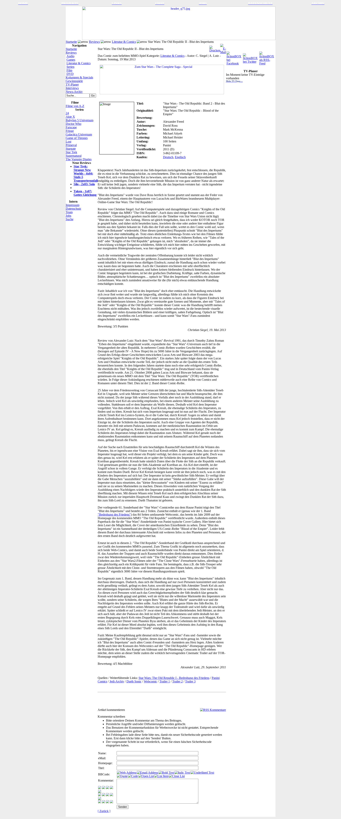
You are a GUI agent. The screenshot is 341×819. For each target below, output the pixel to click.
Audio (70, 56)
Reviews (94, 41)
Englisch (180, 157)
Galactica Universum (79, 134)
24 (67, 113)
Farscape (71, 127)
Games (71, 59)
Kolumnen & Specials (79, 77)
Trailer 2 (177, 681)
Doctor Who (73, 123)
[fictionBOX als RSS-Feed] (267, 57)
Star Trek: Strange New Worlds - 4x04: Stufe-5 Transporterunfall (86, 173)
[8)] (111, 788)
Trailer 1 (164, 681)
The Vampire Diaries (79, 159)
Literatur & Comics (124, 41)
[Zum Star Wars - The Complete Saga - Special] (161, 78)
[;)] (107, 788)
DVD (70, 74)
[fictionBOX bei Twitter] (251, 57)
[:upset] (107, 795)
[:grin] (103, 788)
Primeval (71, 145)
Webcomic (150, 681)
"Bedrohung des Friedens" (114, 514)
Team (69, 212)
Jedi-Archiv (117, 681)
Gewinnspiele (74, 81)
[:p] (99, 792)
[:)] (99, 788)
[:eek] (103, 795)
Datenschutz (73, 208)
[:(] (107, 802)
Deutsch (168, 157)
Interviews (72, 88)
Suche (69, 219)
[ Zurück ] (104, 811)
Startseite (71, 41)
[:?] (99, 802)
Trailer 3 (190, 681)
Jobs (68, 215)
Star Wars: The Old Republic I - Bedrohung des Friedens (174, 678)
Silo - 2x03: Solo (84, 184)
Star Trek (71, 152)
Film (69, 70)
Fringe (70, 131)
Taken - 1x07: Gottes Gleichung (85, 193)
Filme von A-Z (75, 106)
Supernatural (74, 155)
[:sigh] (99, 799)
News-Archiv (74, 91)
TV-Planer (72, 84)
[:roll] (99, 795)
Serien (70, 66)
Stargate (71, 148)
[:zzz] (111, 795)
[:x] (111, 802)
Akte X (70, 116)
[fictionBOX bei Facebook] (234, 57)
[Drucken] (214, 48)
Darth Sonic (133, 681)
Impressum (72, 205)
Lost (68, 141)
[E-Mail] (223, 48)
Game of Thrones (77, 138)
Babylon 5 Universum (79, 120)
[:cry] (103, 802)
